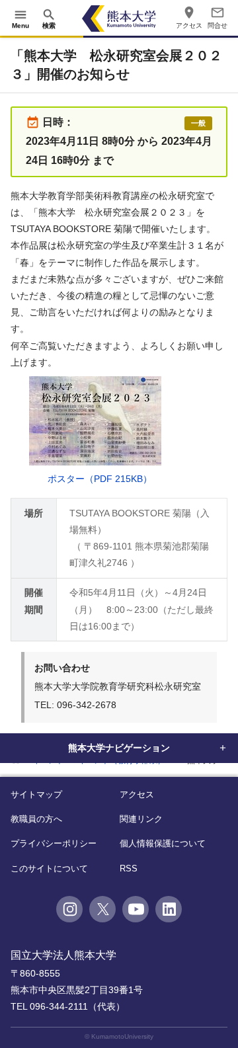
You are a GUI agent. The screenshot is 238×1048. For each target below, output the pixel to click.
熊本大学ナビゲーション (119, 748)
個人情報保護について (163, 843)
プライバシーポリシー (54, 843)
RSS (129, 868)
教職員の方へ (36, 819)
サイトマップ (36, 794)
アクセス (137, 794)
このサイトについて (49, 868)
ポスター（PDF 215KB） (100, 478)
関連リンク (141, 819)
